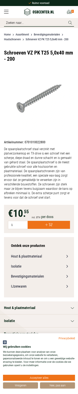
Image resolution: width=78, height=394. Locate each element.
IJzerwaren (19, 286)
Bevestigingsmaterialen (27, 276)
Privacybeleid (67, 338)
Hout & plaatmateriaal (26, 256)
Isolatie (16, 266)
